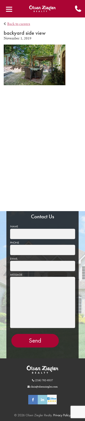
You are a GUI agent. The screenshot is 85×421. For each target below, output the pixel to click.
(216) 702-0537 (44, 380)
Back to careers (18, 23)
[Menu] (9, 9)
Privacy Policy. (61, 415)
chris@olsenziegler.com (44, 386)
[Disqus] (42, 151)
